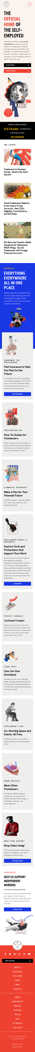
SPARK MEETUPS (17, 1002)
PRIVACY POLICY (17, 1047)
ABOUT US (17, 967)
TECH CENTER (17, 976)
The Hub (18, 1015)
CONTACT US (17, 989)
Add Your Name (17, 137)
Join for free (9, 961)
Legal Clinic (17, 1028)
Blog (17, 1019)
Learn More (10, 65)
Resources (17, 1010)
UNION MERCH (17, 972)
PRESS (17, 985)
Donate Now (17, 909)
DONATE (17, 980)
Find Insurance (17, 394)
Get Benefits (17, 1023)
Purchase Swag (17, 861)
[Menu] (29, 4)
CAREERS (17, 997)
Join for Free (11, 71)
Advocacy (17, 1006)
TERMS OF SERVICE (17, 1044)
